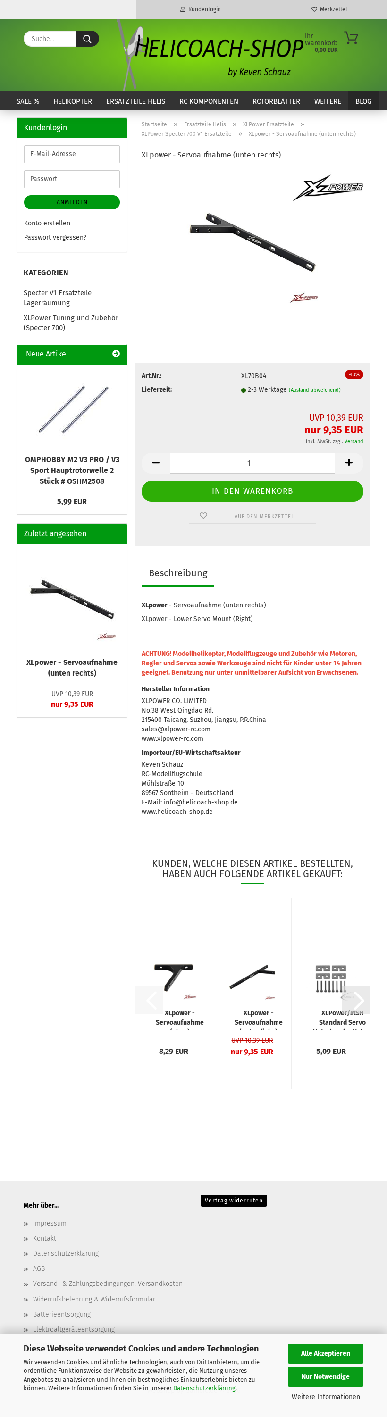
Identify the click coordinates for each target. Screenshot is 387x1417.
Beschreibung (178, 573)
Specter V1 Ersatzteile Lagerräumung (58, 298)
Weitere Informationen (326, 1397)
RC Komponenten (208, 101)
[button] (156, 463)
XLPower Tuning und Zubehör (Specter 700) (71, 323)
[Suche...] (87, 39)
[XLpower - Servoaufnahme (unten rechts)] (252, 240)
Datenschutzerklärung (204, 1388)
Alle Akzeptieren (325, 1354)
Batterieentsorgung (62, 1314)
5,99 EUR (72, 501)
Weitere (327, 101)
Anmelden (72, 202)
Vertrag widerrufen (234, 1200)
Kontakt (44, 1239)
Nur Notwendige (326, 1377)
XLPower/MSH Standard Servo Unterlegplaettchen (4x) (342, 1019)
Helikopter (72, 101)
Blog (363, 101)
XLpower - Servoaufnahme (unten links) (259, 1019)
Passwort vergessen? (55, 237)
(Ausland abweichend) (315, 390)
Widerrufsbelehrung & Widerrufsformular (94, 1299)
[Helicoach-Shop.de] (208, 55)
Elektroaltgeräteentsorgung (74, 1330)
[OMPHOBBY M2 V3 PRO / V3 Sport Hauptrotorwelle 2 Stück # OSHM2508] (72, 407)
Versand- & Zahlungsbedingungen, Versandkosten (108, 1284)
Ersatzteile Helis (135, 101)
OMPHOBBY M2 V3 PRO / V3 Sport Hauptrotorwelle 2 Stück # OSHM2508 (72, 470)
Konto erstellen (47, 223)
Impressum (50, 1223)
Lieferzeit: (157, 390)
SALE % (28, 101)
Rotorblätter (276, 101)
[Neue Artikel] (116, 354)
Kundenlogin (203, 9)
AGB (39, 1269)
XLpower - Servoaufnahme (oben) (180, 1019)
